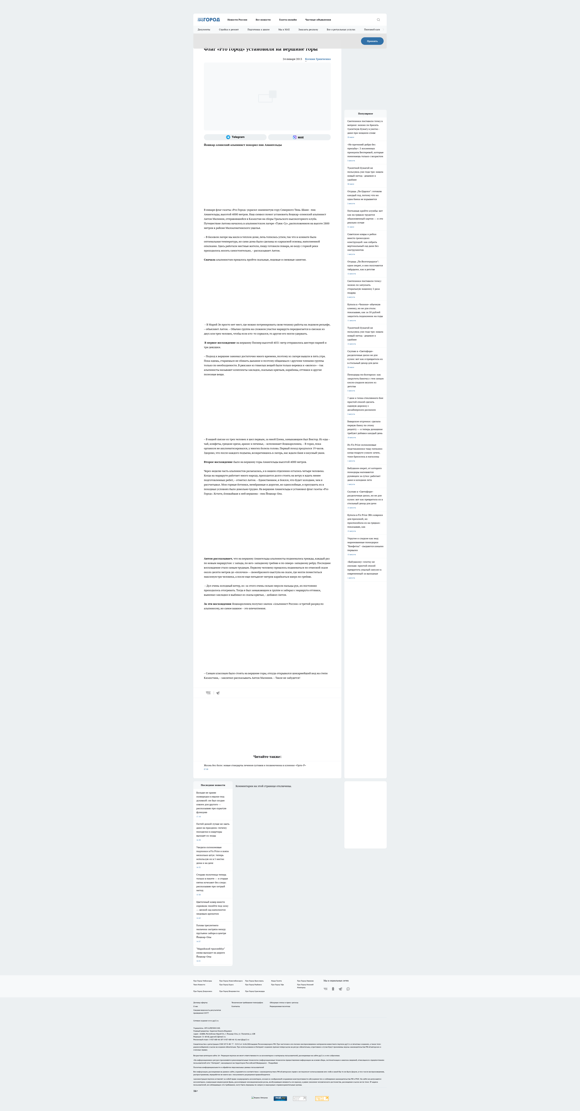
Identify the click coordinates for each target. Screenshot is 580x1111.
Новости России (237, 19)
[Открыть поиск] (378, 20)
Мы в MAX (284, 29)
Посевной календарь (375, 29)
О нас (195, 1006)
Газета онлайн (288, 19)
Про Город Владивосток (229, 991)
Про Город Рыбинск (253, 984)
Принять (372, 41)
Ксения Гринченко (318, 59)
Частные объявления (318, 19)
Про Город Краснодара (255, 991)
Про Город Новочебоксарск (231, 981)
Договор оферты (200, 1002)
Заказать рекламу (308, 29)
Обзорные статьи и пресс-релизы (284, 1002)
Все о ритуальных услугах (341, 29)
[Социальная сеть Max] (299, 137)
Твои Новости (199, 984)
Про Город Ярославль (254, 981)
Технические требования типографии (247, 1002)
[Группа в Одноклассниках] (333, 989)
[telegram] (219, 693)
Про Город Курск (226, 984)
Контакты (236, 1006)
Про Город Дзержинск (202, 991)
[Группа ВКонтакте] (325, 989)
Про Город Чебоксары (202, 981)
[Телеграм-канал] (235, 137)
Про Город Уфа (277, 984)
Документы (204, 29)
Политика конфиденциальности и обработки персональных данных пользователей (228, 1067)
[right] (383, 30)
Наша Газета (276, 981)
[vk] (208, 693)
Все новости (263, 19)
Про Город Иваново (305, 981)
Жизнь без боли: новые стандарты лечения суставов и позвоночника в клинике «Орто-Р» (255, 767)
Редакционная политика (280, 1006)
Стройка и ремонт (229, 29)
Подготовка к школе (259, 29)
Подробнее (273, 1063)
